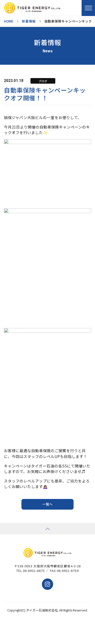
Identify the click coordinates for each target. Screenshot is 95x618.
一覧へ (47, 504)
